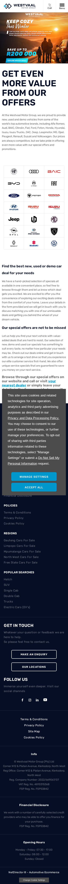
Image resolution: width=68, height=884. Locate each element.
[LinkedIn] (37, 700)
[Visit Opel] (14, 231)
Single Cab (11, 590)
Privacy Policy (13, 518)
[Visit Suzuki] (34, 243)
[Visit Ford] (14, 195)
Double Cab (12, 596)
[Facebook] (22, 700)
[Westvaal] (20, 6)
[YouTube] (45, 700)
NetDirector (16, 872)
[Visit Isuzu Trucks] (54, 207)
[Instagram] (30, 700)
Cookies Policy (14, 523)
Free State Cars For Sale (20, 562)
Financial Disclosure (18, 495)
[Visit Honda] (54, 195)
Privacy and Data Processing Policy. (33, 418)
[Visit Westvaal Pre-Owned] (34, 231)
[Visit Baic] (54, 171)
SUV (7, 585)
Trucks (8, 601)
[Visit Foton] (34, 195)
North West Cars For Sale (21, 557)
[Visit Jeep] (14, 219)
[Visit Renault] (14, 243)
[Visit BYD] (14, 183)
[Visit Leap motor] (34, 219)
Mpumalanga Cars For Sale (22, 551)
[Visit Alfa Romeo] (14, 171)
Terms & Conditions (17, 512)
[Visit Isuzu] (34, 207)
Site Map (34, 731)
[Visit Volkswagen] (54, 243)
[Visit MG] (54, 219)
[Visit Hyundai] (14, 207)
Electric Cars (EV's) (17, 607)
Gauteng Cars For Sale (19, 540)
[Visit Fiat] (54, 183)
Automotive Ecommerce (44, 872)
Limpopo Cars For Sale (19, 546)
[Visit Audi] (34, 171)
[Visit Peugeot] (54, 231)
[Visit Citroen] (34, 183)
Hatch (8, 579)
